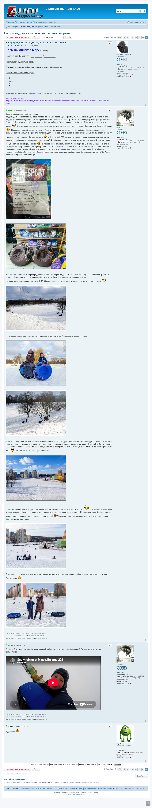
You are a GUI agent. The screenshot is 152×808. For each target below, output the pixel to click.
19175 (128, 139)
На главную (13, 788)
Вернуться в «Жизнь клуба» (16, 774)
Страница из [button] (119, 37)
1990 (127, 66)
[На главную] (25, 11)
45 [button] (136, 37)
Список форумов (27, 788)
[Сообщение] (6, 46)
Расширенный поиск (144, 11)
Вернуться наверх (145, 105)
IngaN (119, 744)
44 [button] (133, 37)
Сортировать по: (71, 764)
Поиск (140, 11)
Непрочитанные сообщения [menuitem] (45, 22)
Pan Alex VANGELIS (124, 54)
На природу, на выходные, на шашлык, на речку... (38, 33)
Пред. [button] (124, 37)
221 (122, 137)
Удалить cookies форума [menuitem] (109, 788)
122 (122, 64)
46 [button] (139, 37)
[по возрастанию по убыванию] (105, 764)
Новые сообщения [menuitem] (25, 22)
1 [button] (127, 37)
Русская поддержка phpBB (76, 794)
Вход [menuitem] (144, 22)
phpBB (71, 792)
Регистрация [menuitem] (134, 22)
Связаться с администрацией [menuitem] (70, 788)
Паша (119, 127)
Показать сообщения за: (40, 764)
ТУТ (37, 155)
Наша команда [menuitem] (90, 788)
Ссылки (11, 22)
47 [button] (143, 37)
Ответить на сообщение (16, 37)
